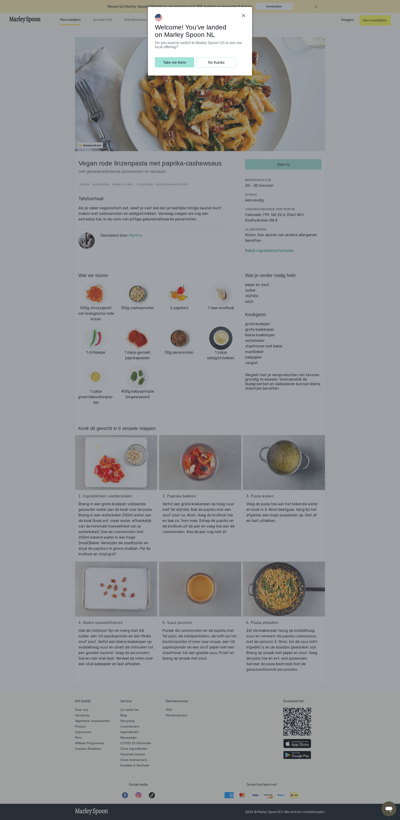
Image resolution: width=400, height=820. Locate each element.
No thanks (216, 62)
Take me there (174, 62)
